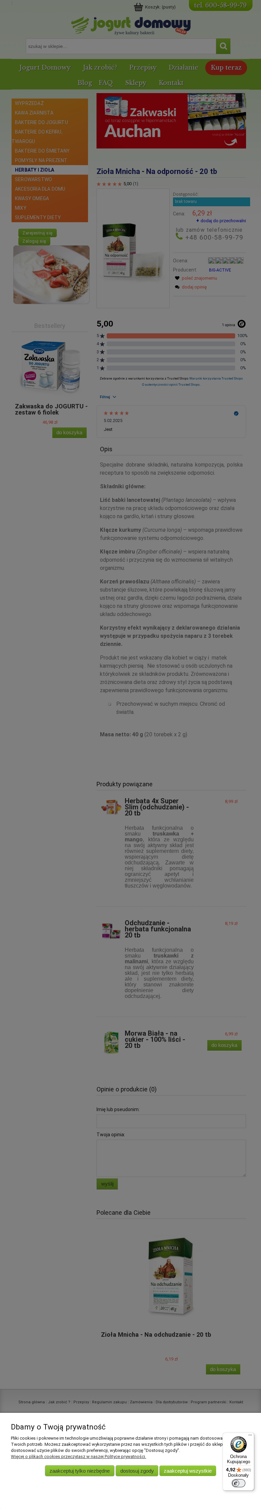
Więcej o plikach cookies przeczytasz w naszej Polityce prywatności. (78, 1456)
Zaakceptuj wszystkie (188, 1471)
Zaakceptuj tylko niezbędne (80, 1471)
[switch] (238, 1483)
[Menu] (250, 1437)
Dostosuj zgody (137, 1471)
